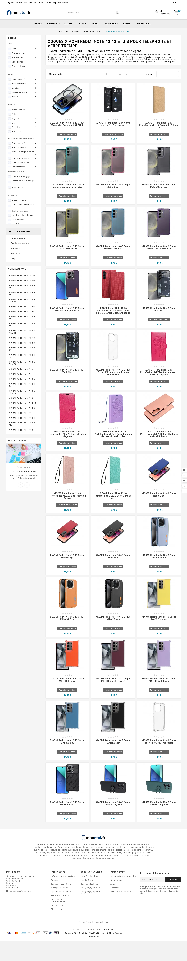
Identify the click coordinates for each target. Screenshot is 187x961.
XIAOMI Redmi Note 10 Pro (22, 418)
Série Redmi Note (17, 269)
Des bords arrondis (24, 211)
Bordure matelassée (24, 158)
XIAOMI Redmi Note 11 (20, 374)
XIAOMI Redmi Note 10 (20, 413)
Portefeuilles (24, 57)
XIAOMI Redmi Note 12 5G (22, 343)
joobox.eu (104, 922)
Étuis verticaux (24, 66)
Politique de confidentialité (58, 900)
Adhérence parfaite (24, 200)
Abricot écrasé (24, 110)
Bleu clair (24, 127)
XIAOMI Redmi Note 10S (21, 430)
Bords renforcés (24, 143)
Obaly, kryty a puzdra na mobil (92, 893)
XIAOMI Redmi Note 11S (21, 398)
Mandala (24, 88)
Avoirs (113, 884)
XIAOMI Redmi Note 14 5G (22, 275)
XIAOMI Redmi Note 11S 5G (22, 403)
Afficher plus (168, 61)
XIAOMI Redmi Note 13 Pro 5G (22, 317)
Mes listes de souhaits (121, 892)
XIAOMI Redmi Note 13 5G (22, 307)
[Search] (117, 12)
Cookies (55, 880)
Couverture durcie (24, 53)
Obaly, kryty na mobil (91, 888)
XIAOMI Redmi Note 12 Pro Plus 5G (22, 363)
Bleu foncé (24, 131)
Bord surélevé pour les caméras (24, 153)
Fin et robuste (24, 220)
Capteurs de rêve (24, 79)
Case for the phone (90, 876)
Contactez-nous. (59, 905)
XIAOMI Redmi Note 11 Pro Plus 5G (22, 392)
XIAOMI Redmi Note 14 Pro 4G (22, 293)
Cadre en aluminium (24, 162)
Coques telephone (89, 884)
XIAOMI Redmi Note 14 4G (22, 280)
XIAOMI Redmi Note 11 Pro (22, 379)
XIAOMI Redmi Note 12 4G (22, 338)
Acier (24, 114)
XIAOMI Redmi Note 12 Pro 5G (22, 349)
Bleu (24, 123)
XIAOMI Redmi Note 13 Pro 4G (22, 325)
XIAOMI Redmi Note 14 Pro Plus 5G (22, 300)
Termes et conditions (61, 884)
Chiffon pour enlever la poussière (24, 182)
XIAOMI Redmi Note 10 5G (22, 408)
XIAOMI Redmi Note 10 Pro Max (22, 424)
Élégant (24, 97)
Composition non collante (24, 206)
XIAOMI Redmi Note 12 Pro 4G (22, 356)
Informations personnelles (123, 876)
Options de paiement (61, 892)
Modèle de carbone (24, 92)
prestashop (93, 937)
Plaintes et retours (60, 895)
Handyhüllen (87, 880)
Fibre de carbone (24, 84)
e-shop (110, 933)
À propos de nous (59, 888)
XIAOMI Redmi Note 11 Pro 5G (22, 385)
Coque (24, 49)
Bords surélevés (24, 147)
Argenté (24, 118)
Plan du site (56, 909)
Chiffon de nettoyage (24, 176)
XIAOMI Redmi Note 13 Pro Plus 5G (22, 332)
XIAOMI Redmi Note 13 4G (22, 312)
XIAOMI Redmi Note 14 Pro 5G (22, 286)
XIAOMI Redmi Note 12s (21, 369)
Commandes (116, 880)
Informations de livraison (63, 876)
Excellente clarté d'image (24, 215)
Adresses (114, 888)
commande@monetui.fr (21, 891)
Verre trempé (24, 62)
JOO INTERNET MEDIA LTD (87, 933)
